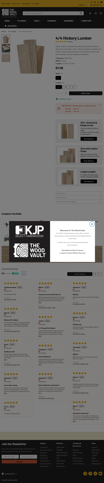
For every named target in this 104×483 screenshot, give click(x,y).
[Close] (92, 224)
